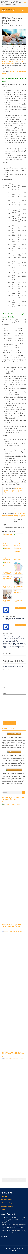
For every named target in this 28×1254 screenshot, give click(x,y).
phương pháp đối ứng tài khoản (13, 61)
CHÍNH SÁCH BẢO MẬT (7, 1199)
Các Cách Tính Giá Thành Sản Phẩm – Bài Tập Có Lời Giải (14, 756)
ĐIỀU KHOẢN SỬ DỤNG (7, 1203)
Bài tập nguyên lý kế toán (12, 9)
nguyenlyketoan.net (8, 63)
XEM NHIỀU (20, 1180)
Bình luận (20, 608)
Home (3, 9)
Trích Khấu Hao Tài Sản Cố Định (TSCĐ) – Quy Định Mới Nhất (14, 774)
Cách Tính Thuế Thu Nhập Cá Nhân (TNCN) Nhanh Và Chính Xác (14, 737)
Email (4, 693)
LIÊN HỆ (3, 1209)
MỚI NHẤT (8, 1180)
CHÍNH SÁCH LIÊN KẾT (7, 1206)
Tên (4, 687)
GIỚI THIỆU (4, 1196)
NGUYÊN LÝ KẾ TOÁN (11, 2)
